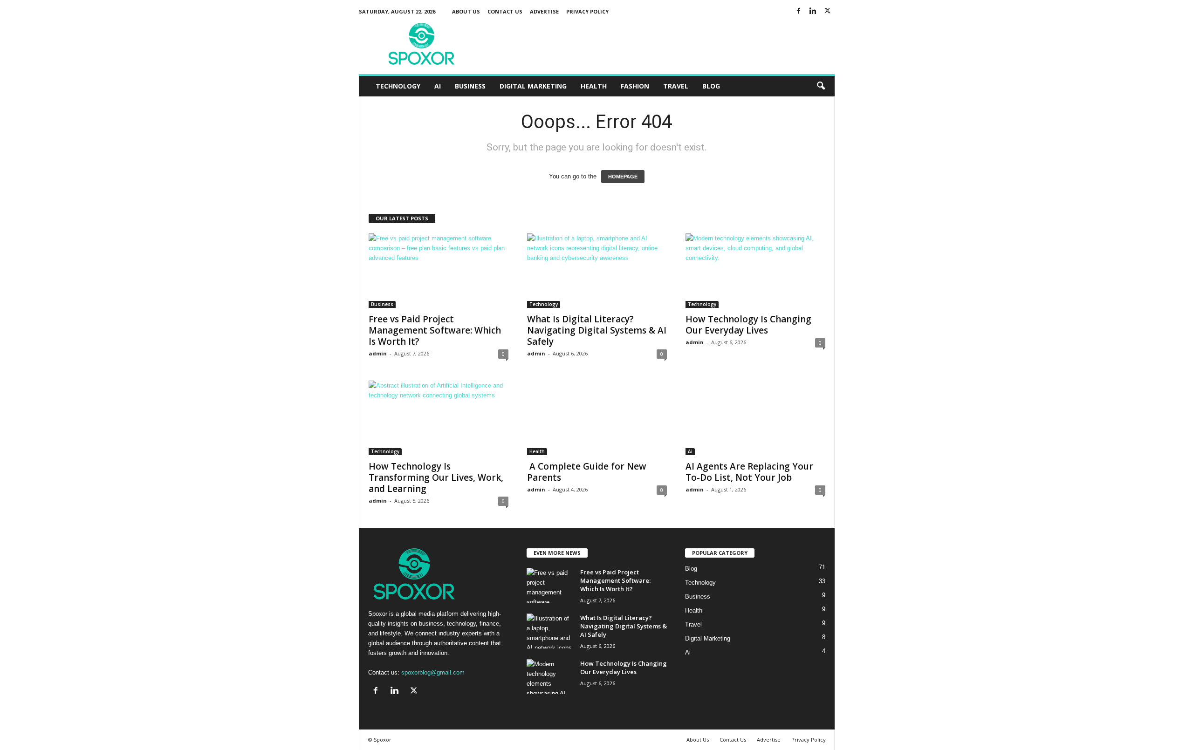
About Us (466, 11)
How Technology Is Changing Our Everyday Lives (748, 324)
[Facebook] (798, 11)
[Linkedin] (813, 11)
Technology (398, 86)
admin (378, 353)
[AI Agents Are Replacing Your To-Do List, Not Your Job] (755, 418)
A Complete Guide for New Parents (586, 472)
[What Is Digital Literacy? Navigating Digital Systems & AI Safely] (597, 270)
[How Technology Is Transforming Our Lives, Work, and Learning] (438, 418)
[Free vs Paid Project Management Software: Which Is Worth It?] (438, 270)
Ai (437, 86)
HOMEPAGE (623, 176)
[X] (827, 11)
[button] (820, 86)
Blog (711, 86)
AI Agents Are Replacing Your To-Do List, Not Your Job (749, 472)
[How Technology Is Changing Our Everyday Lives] (755, 270)
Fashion (635, 86)
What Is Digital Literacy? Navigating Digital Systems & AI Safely (596, 330)
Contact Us (504, 11)
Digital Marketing (533, 86)
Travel (675, 86)
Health (594, 86)
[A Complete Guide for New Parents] (597, 418)
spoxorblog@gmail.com (433, 672)
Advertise (544, 11)
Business (470, 86)
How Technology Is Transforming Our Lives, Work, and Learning (436, 477)
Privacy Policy (587, 11)
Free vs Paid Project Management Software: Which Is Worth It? (435, 330)
